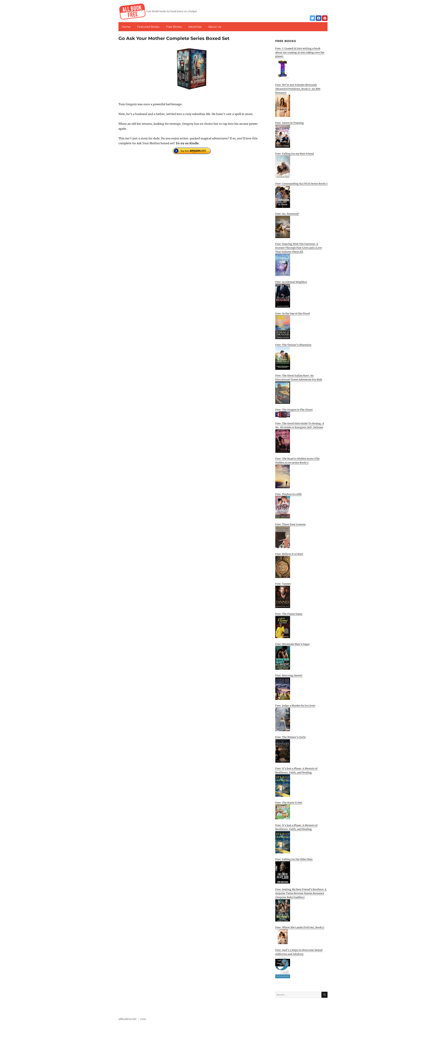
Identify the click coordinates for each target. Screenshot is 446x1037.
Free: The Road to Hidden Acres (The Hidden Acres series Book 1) (297, 460)
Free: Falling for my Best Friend (294, 153)
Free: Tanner (283, 583)
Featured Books (148, 26)
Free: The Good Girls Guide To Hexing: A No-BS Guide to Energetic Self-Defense (299, 425)
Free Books (174, 26)
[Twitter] (312, 18)
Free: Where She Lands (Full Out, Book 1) (299, 927)
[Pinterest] (325, 18)
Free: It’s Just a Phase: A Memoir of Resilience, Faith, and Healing (296, 770)
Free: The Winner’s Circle (290, 737)
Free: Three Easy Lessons (290, 524)
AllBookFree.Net (127, 1019)
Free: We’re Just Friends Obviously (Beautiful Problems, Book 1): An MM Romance (297, 88)
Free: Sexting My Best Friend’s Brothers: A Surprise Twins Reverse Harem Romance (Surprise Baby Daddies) (300, 893)
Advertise (195, 26)
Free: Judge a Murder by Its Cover (295, 705)
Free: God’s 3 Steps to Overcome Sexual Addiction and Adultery (298, 952)
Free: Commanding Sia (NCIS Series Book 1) (301, 183)
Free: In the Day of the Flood (292, 313)
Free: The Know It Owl (288, 802)
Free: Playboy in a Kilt (288, 494)
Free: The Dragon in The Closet (294, 409)
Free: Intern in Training (289, 122)
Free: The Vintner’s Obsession (293, 344)
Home (126, 26)
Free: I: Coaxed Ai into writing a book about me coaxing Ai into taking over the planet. (299, 52)
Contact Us (302, 1020)
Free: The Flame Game (288, 613)
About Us (214, 26)
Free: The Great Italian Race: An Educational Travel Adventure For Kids (298, 377)
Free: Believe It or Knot (289, 554)
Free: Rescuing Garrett (288, 675)
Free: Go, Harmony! (287, 213)
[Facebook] (318, 18)
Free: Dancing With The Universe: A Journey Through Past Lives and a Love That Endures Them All (298, 247)
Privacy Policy (320, 1020)
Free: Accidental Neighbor (291, 282)
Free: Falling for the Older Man (294, 859)
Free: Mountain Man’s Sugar (292, 644)
